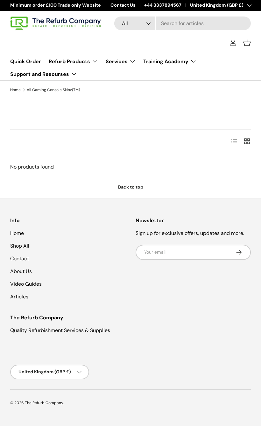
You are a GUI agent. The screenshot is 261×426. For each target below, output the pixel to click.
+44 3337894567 (162, 5)
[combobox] (182, 23)
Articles (19, 296)
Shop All (19, 246)
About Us (21, 271)
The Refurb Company (44, 402)
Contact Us (123, 5)
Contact (19, 258)
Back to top (130, 187)
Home (15, 89)
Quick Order (25, 61)
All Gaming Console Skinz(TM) (53, 89)
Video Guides (26, 284)
